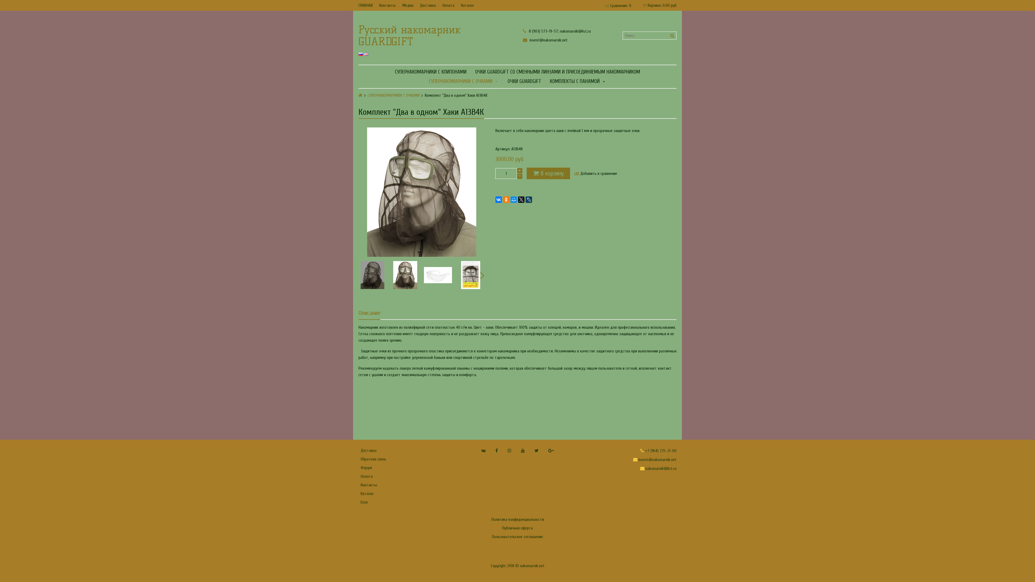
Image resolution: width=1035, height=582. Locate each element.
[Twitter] (536, 450)
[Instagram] (509, 450)
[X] (521, 199)
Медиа (407, 5)
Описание (369, 313)
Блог (364, 502)
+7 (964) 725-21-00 (660, 450)
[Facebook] (496, 450)
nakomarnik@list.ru (660, 468)
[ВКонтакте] (498, 199)
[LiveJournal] (529, 199)
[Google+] (551, 450)
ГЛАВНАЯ (365, 5)
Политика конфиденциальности (517, 519)
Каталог (467, 5)
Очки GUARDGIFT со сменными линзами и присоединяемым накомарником (557, 72)
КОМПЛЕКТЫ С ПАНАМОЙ (575, 81)
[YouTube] (523, 450)
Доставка (428, 5)
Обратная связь (373, 459)
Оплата (448, 5)
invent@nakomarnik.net (548, 40)
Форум (366, 467)
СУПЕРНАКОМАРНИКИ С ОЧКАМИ (460, 81)
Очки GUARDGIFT (524, 81)
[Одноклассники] (506, 199)
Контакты (387, 5)
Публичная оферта (517, 528)
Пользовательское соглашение (517, 536)
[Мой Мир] (513, 199)
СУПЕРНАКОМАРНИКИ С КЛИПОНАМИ (431, 72)
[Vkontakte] (483, 450)
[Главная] (360, 95)
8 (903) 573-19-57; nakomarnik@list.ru (559, 31)
